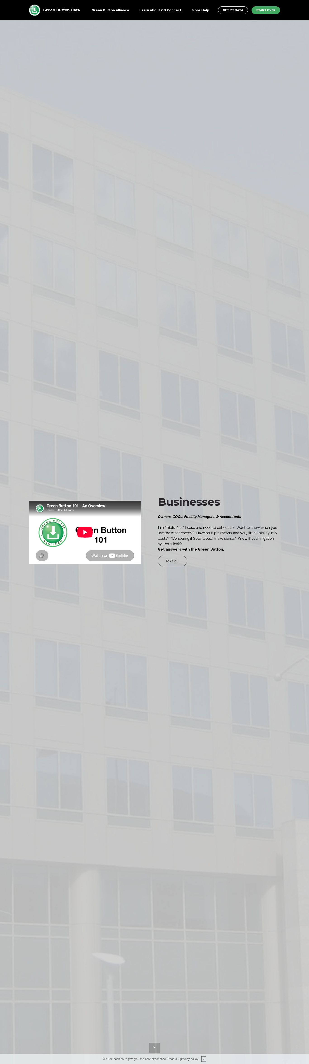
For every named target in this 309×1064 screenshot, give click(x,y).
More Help (200, 10)
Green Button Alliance (110, 10)
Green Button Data (61, 10)
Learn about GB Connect (160, 10)
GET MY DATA (233, 10)
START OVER (265, 10)
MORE (172, 561)
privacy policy (189, 1059)
